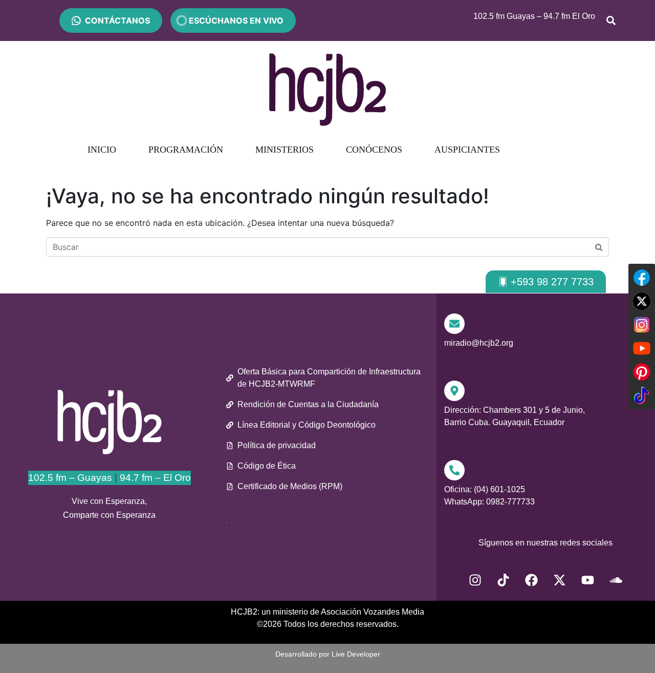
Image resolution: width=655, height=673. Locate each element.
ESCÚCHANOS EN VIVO (233, 20)
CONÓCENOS (374, 149)
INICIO (102, 149)
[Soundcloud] (616, 580)
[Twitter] (641, 301)
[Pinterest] (641, 372)
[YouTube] (641, 348)
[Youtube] (588, 580)
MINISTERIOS (284, 149)
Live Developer (356, 654)
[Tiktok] (503, 580)
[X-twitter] (560, 580)
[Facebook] (531, 580)
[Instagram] (475, 580)
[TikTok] (641, 395)
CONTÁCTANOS (117, 20)
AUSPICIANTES (467, 149)
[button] (546, 281)
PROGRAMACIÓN (185, 149)
